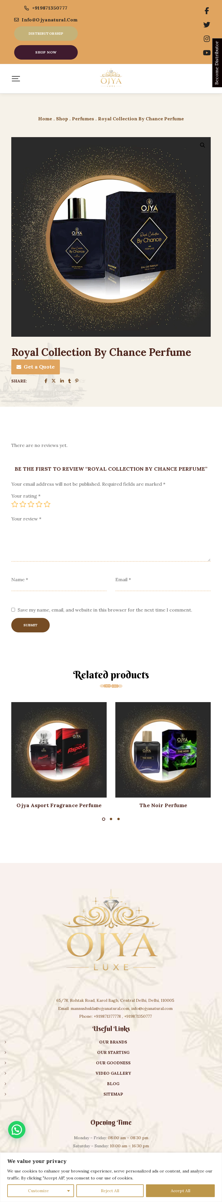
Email (123, 579)
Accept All (180, 1190)
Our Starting (113, 1052)
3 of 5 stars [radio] (30, 504)
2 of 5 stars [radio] (22, 504)
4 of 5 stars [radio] (39, 504)
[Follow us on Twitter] (206, 24)
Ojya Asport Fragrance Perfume (58, 805)
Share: (19, 381)
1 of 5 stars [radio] (14, 504)
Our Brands (113, 1042)
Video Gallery (113, 1073)
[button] (202, 145)
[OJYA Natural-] (111, 78)
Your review (26, 519)
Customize (38, 1190)
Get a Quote (39, 366)
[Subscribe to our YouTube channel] (207, 52)
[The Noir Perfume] (163, 750)
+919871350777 (50, 8)
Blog (113, 1083)
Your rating (25, 496)
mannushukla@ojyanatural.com (100, 1008)
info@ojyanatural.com (49, 20)
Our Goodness (113, 1062)
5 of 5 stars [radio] (47, 504)
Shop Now (45, 52)
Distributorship (46, 33)
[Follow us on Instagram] (207, 39)
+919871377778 (107, 1016)
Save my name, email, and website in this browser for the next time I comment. (105, 610)
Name (19, 579)
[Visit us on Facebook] (207, 10)
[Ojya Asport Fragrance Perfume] (59, 750)
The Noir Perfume (163, 805)
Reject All (110, 1190)
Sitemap (113, 1094)
